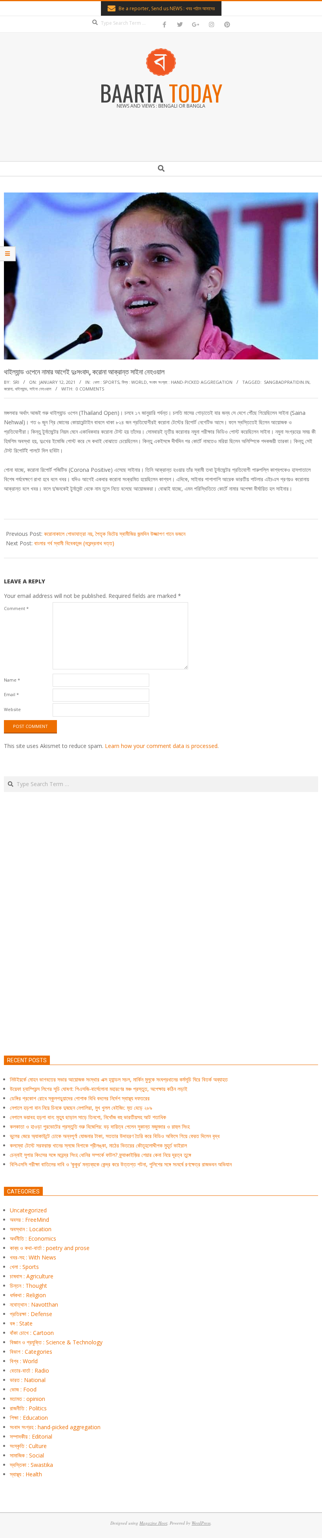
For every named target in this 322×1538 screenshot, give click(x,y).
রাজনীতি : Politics (28, 1408)
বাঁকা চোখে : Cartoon (32, 1332)
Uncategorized (28, 1210)
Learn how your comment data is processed (161, 746)
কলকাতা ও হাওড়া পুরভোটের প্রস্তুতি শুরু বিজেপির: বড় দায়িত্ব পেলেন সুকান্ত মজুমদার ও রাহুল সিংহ (100, 1126)
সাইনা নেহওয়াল (40, 389)
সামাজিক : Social (27, 1455)
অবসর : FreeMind (29, 1219)
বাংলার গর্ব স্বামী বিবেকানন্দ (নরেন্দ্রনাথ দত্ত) (74, 543)
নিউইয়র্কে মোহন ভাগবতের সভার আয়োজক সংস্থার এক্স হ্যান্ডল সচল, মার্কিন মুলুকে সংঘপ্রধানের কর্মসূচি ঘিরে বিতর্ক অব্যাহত (119, 1079)
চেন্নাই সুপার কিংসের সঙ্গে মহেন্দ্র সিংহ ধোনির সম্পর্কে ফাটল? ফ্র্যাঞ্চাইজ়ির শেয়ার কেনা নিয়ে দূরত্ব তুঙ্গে (100, 1155)
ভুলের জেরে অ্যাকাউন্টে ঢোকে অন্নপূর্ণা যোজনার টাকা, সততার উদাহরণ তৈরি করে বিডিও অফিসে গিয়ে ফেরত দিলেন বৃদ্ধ (115, 1136)
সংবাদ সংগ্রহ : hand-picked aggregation (190, 382)
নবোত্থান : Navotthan (34, 1304)
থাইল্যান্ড (21, 389)
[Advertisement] (161, 961)
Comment (16, 608)
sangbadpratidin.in (286, 382)
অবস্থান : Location (30, 1229)
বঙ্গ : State (21, 1323)
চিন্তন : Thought (28, 1285)
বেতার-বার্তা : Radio (29, 1370)
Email (11, 694)
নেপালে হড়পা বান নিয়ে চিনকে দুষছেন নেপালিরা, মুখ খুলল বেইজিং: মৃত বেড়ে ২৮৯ (81, 1107)
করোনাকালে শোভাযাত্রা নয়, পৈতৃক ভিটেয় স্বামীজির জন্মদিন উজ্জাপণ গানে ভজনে (114, 533)
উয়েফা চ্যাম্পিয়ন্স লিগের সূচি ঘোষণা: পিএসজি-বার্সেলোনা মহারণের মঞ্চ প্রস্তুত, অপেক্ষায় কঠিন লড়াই (98, 1089)
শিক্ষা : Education (29, 1417)
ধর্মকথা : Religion (28, 1295)
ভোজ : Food (23, 1389)
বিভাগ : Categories (31, 1351)
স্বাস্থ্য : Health (26, 1474)
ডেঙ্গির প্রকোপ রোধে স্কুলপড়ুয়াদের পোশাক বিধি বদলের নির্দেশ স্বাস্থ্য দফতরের (80, 1098)
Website (12, 709)
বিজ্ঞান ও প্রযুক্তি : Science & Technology (56, 1342)
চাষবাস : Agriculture (31, 1276)
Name (12, 680)
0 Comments (90, 389)
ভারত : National (28, 1380)
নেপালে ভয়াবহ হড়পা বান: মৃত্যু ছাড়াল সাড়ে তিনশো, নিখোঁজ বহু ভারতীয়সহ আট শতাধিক (88, 1117)
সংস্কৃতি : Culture (28, 1446)
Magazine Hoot (153, 1523)
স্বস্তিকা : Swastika (31, 1464)
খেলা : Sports (106, 382)
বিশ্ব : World (134, 382)
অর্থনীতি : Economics (33, 1238)
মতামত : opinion (27, 1398)
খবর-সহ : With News (33, 1257)
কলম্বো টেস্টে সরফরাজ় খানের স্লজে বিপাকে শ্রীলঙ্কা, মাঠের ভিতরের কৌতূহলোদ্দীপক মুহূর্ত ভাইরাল (98, 1145)
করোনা (8, 389)
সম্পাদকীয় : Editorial (31, 1436)
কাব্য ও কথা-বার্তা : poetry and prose (50, 1248)
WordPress (201, 1523)
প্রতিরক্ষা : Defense (31, 1314)
